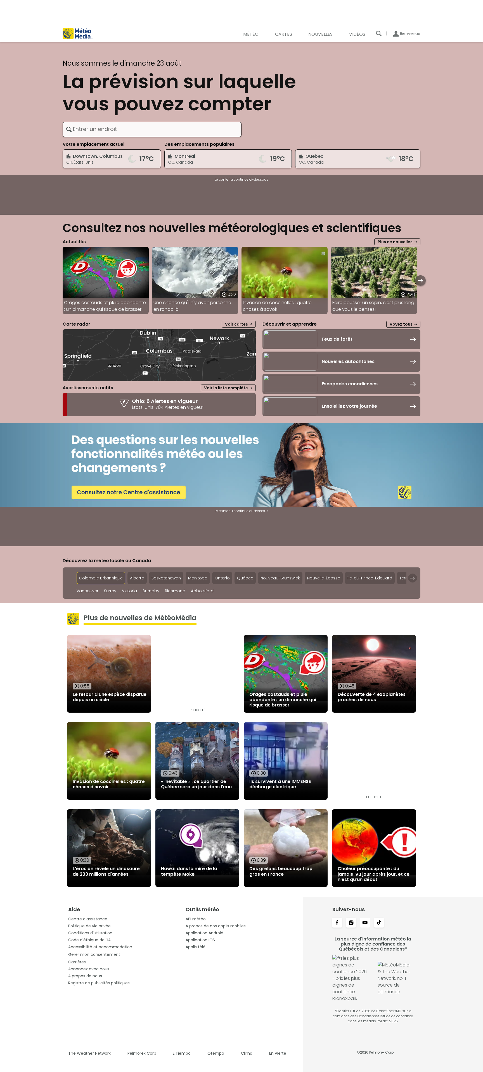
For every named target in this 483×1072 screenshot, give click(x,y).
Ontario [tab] (222, 578)
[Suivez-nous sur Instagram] (351, 923)
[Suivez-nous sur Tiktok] (379, 923)
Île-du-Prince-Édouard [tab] (369, 578)
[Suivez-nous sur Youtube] (365, 923)
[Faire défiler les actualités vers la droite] (420, 280)
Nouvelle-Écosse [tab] (323, 578)
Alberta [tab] (137, 578)
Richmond (175, 591)
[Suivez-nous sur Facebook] (337, 923)
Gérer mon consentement (94, 954)
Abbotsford (202, 591)
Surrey (110, 591)
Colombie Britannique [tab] (101, 578)
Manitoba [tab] (197, 578)
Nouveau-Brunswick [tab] (280, 578)
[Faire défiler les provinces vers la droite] (412, 578)
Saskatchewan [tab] (166, 578)
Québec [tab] (245, 578)
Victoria (129, 591)
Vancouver (87, 591)
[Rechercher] (379, 33)
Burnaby (151, 591)
